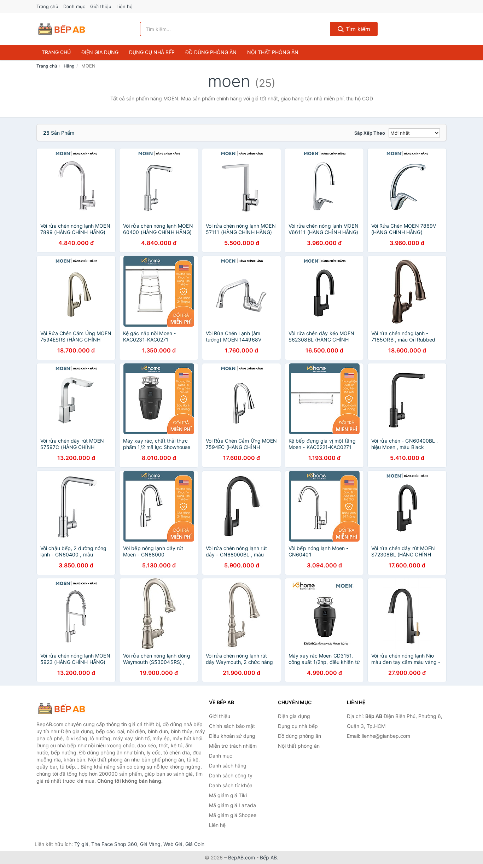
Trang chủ (47, 6)
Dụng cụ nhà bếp (152, 52)
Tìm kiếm (357, 29)
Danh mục (74, 6)
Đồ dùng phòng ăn (211, 52)
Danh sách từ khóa (230, 785)
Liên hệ (124, 6)
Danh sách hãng (227, 766)
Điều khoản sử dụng (232, 736)
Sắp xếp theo (369, 133)
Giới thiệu (100, 6)
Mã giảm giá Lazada (232, 805)
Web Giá (172, 844)
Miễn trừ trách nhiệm (233, 746)
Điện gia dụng (99, 52)
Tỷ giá (81, 844)
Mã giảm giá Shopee (232, 815)
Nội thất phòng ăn (272, 52)
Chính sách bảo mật (232, 726)
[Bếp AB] (71, 708)
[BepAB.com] (61, 29)
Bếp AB (268, 857)
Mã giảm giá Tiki (228, 795)
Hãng (69, 66)
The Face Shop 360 (114, 844)
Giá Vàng (150, 844)
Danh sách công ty (230, 775)
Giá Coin (194, 844)
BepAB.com (241, 857)
